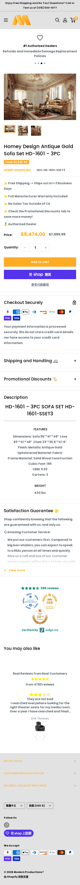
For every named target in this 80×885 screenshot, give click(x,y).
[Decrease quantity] (25, 248)
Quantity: (11, 247)
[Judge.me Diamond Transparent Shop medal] (30, 601)
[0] (72, 20)
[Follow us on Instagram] (6, 825)
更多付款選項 (40, 285)
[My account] (65, 20)
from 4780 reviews (40, 684)
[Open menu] (6, 20)
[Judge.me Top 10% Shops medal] (40, 617)
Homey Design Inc (17, 170)
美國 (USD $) (37, 805)
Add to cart (40, 262)
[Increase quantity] (46, 248)
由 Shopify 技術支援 (16, 877)
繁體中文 (11, 805)
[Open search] (57, 20)
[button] (37, 737)
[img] (40, 679)
